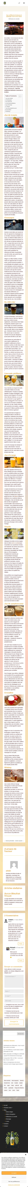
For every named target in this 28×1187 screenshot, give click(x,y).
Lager (8, 1085)
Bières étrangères (10, 1114)
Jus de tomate (9, 98)
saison (5, 1090)
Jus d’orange (9, 105)
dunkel (20, 1083)
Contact (6, 1126)
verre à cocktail (16, 543)
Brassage (8, 1119)
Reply (20, 943)
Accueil (5, 1105)
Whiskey (8, 111)
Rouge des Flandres (19, 1087)
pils (21, 1085)
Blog (5, 1110)
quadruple (11, 1087)
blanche (22, 1080)
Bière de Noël (7, 1080)
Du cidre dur (9, 101)
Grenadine (8, 109)
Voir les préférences (14, 1181)
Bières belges (9, 1112)
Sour (10, 1090)
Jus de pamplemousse (11, 108)
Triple (17, 1090)
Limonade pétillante (11, 103)
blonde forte (7, 1083)
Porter (5, 1087)
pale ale (17, 1085)
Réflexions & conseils (14, 19)
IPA (12, 821)
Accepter (14, 1173)
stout (13, 1090)
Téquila (8, 106)
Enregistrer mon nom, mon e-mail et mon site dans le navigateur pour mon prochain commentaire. (13, 1006)
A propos (6, 1123)
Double (16, 1083)
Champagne (9, 100)
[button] (25, 1154)
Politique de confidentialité (14, 1185)
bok (12, 1083)
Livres (7, 1121)
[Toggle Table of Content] (19, 96)
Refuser (14, 1177)
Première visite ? (8, 1107)
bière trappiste (15, 1080)
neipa (12, 1085)
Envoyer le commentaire (14, 1022)
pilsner (16, 496)
